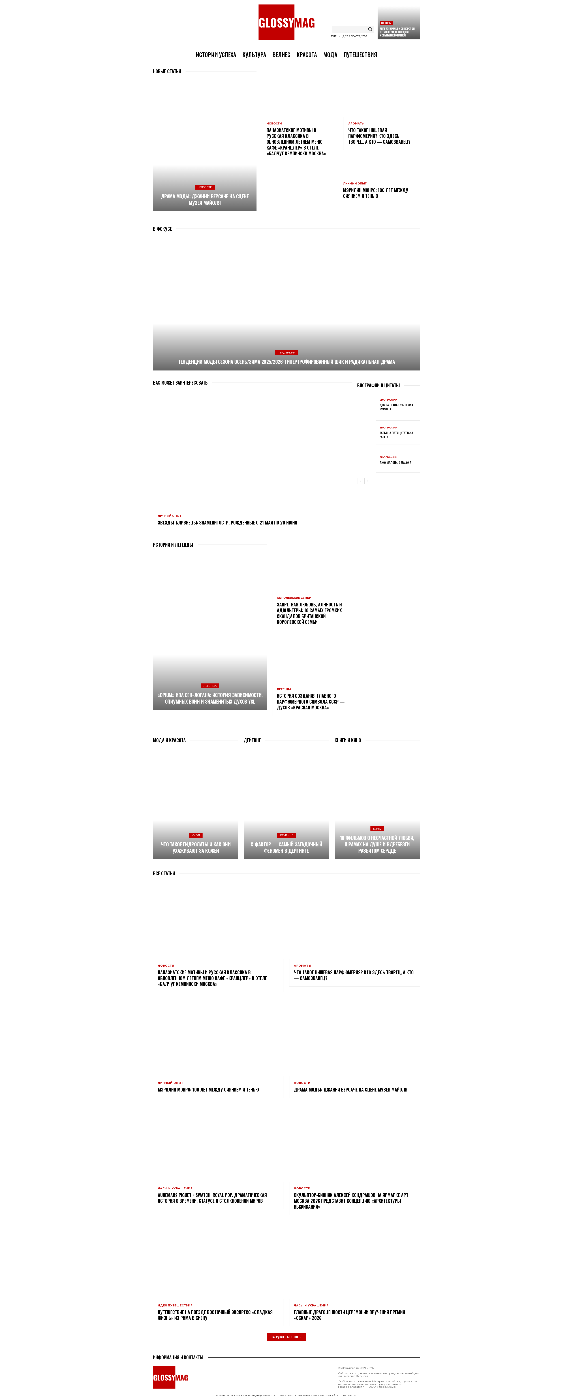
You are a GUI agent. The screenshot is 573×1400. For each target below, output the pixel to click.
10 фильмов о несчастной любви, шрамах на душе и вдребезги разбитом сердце (377, 844)
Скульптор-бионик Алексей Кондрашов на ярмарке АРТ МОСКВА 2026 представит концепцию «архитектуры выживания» (351, 1201)
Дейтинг (286, 835)
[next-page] (367, 481)
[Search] (370, 29)
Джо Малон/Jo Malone (395, 462)
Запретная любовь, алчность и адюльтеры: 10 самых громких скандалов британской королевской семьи (309, 613)
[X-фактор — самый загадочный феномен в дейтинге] (286, 803)
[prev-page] (360, 481)
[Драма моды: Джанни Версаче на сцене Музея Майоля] (205, 145)
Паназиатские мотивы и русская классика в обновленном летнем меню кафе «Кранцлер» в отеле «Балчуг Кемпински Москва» (296, 142)
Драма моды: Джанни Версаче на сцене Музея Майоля (205, 199)
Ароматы (356, 123)
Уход (196, 835)
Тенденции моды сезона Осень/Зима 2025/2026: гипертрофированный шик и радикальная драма (286, 361)
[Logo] (286, 22)
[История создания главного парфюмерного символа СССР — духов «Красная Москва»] (312, 659)
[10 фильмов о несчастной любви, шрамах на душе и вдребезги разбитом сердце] (377, 803)
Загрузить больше (285, 1336)
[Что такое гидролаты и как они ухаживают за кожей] (195, 803)
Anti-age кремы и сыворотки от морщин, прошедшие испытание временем (397, 32)
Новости (205, 187)
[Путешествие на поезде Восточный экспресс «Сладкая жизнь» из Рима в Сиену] (218, 1259)
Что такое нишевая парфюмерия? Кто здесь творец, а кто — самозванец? (379, 136)
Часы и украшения (175, 1188)
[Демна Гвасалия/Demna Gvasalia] (366, 405)
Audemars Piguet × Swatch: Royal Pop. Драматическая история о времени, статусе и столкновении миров (212, 1198)
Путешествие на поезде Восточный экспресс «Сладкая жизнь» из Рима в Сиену (215, 1315)
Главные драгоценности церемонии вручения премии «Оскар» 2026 (349, 1315)
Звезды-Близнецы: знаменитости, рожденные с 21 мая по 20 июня (227, 522)
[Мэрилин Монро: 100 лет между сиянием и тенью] (300, 190)
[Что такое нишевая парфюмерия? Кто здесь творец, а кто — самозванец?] (382, 94)
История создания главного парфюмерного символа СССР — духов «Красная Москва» (311, 701)
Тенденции (286, 352)
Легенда (210, 685)
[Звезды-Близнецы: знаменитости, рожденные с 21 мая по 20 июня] (252, 449)
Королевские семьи (294, 598)
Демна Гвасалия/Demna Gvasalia (396, 406)
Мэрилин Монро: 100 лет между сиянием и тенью (375, 193)
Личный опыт (355, 183)
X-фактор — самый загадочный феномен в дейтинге (286, 847)
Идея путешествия (175, 1305)
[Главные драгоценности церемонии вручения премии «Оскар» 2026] (354, 1259)
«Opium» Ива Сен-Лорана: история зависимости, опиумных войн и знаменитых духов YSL (210, 698)
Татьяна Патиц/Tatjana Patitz (396, 434)
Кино (377, 828)
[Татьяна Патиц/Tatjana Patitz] (366, 432)
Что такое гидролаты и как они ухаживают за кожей (196, 847)
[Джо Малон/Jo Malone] (366, 460)
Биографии (388, 400)
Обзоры (386, 23)
